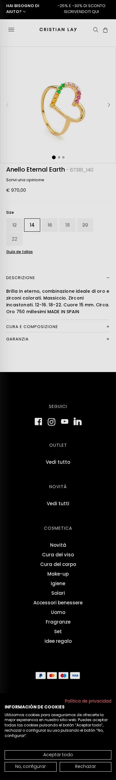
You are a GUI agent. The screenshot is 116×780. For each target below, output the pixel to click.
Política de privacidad (88, 701)
